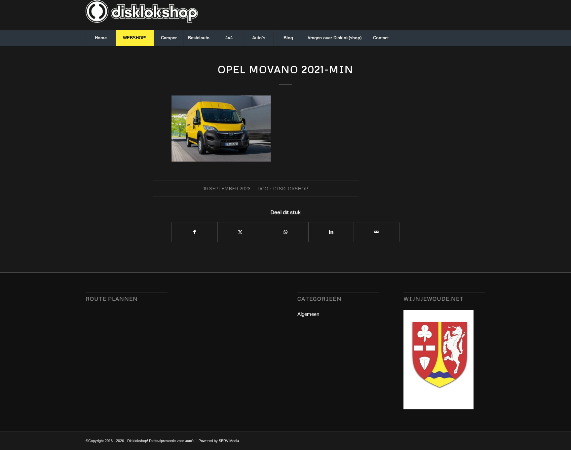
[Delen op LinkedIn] (331, 232)
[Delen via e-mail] (376, 232)
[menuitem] (100, 38)
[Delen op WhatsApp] (285, 232)
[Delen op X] (240, 232)
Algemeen (308, 314)
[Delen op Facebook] (194, 232)
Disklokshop (290, 188)
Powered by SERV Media (219, 441)
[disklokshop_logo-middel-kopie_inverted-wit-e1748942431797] (142, 15)
